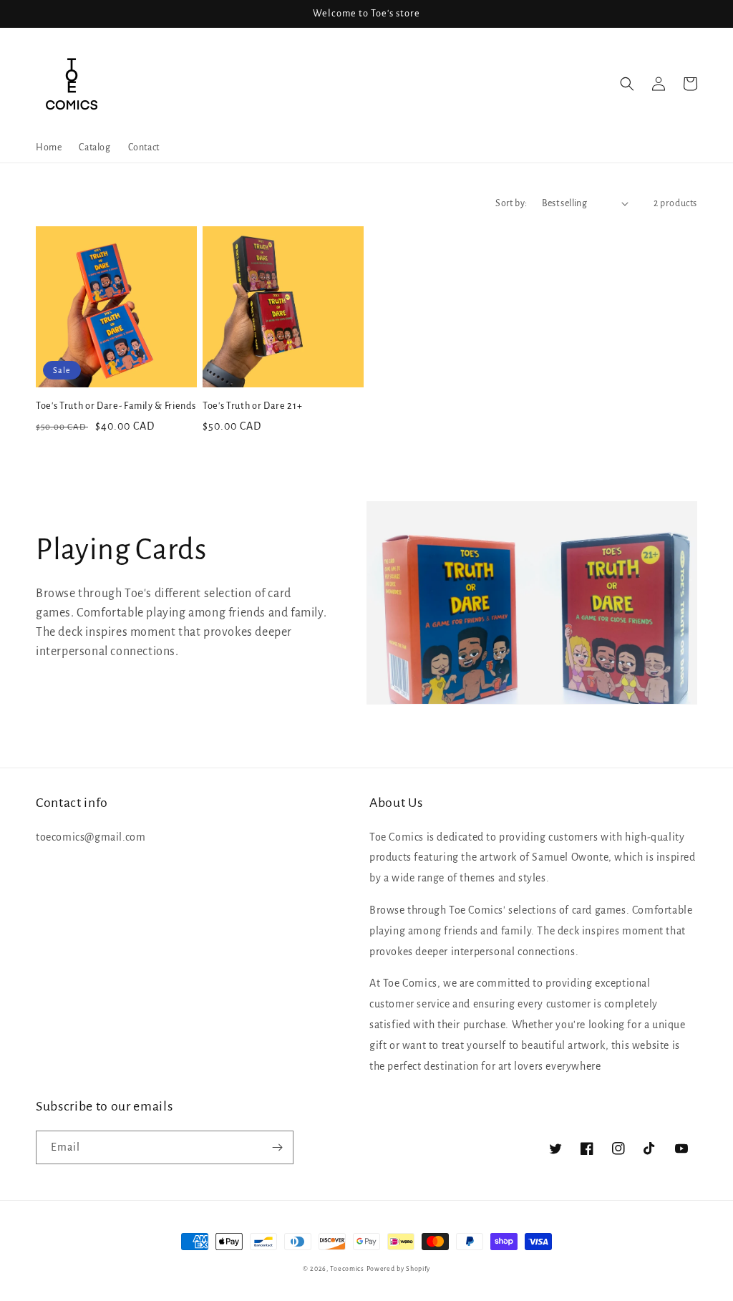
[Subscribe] (277, 1147)
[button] (627, 84)
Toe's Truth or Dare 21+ (252, 406)
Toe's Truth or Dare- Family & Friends (115, 406)
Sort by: (511, 203)
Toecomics (347, 1268)
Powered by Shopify (398, 1268)
